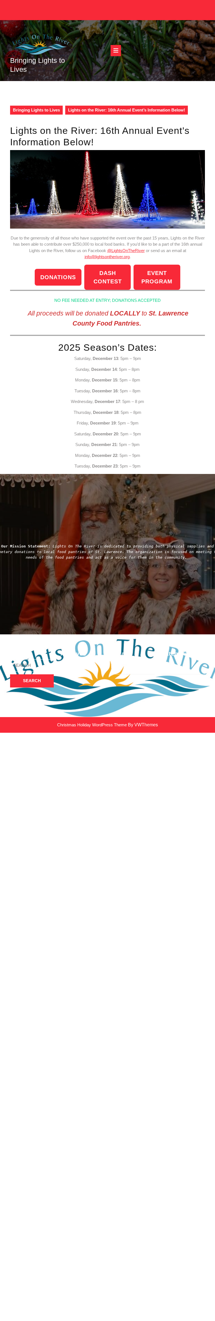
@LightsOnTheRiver (126, 250)
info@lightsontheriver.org (107, 256)
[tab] (116, 50)
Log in (116, 666)
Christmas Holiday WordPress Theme (92, 724)
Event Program (156, 277)
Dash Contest (108, 277)
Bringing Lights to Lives (36, 110)
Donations (58, 277)
